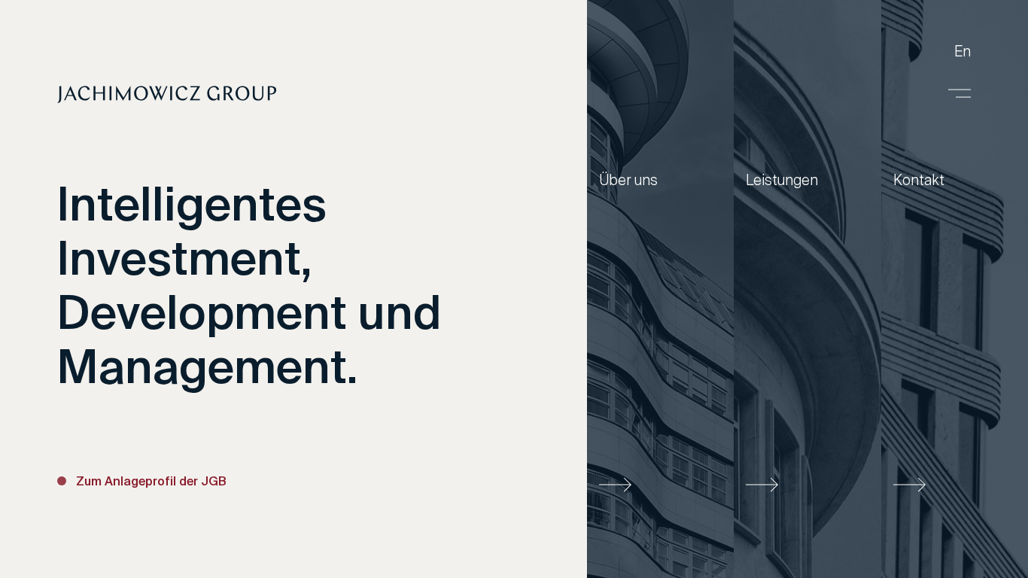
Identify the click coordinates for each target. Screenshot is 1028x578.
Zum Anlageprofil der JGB (151, 482)
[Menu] (959, 93)
